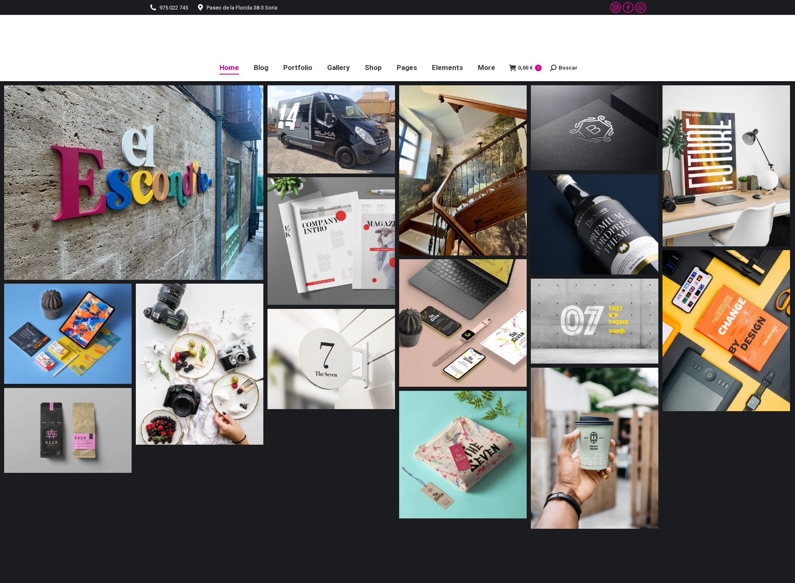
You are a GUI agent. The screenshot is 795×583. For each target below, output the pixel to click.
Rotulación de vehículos (331, 128)
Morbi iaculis (595, 322)
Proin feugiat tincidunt (594, 219)
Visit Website (572, 199)
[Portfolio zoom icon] (134, 162)
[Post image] (594, 224)
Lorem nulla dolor (726, 164)
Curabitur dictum (594, 438)
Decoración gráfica (463, 169)
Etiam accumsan (331, 240)
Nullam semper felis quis (594, 128)
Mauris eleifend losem (331, 353)
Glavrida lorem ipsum (68, 431)
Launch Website (572, 109)
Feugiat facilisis (726, 325)
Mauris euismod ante (68, 328)
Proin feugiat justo (463, 317)
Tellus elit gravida (463, 449)
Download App (111, 162)
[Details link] (156, 162)
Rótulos (134, 181)
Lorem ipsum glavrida (200, 363)
